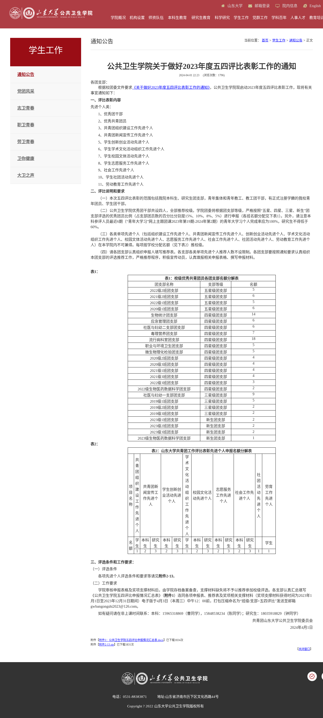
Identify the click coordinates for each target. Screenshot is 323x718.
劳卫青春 (25, 141)
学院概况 (118, 18)
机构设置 (137, 18)
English (315, 6)
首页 (265, 40)
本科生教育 (177, 18)
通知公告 (25, 74)
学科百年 (279, 18)
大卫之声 (25, 175)
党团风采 (25, 91)
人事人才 (298, 18)
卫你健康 (25, 158)
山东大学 (235, 6)
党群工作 (260, 18)
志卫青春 (25, 108)
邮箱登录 (262, 6)
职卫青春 (25, 125)
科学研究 (222, 18)
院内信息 (289, 6)
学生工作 (241, 18)
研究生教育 (201, 18)
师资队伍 (156, 18)
